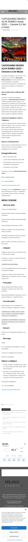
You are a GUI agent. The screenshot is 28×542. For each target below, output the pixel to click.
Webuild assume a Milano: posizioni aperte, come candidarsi (12, 413)
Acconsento (14, 528)
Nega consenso (14, 532)
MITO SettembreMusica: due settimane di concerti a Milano (12, 432)
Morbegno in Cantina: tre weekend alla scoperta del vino (14, 427)
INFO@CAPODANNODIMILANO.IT (11, 185)
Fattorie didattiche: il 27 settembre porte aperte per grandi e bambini (14, 423)
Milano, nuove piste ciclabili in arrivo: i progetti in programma (14, 418)
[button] (25, 509)
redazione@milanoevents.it (14, 502)
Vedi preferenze (14, 536)
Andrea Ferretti (6, 29)
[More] (21, 33)
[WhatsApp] (10, 33)
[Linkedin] (13, 33)
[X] (6, 33)
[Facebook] (3, 33)
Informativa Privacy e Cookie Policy (15, 539)
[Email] (17, 33)
